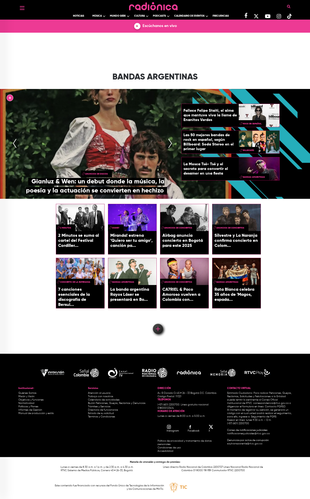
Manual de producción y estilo (36, 413)
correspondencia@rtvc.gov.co (271, 403)
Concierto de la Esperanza (75, 282)
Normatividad (26, 403)
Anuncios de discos (96, 174)
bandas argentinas (254, 177)
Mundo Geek (118, 16)
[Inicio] (153, 5)
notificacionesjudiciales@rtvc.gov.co (248, 433)
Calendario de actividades (104, 400)
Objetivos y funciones (31, 400)
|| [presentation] (10, 99)
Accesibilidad (166, 451)
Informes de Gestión (30, 410)
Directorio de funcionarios (103, 410)
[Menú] (22, 8)
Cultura (139, 16)
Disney (115, 228)
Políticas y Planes (28, 406)
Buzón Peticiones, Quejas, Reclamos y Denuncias (117, 403)
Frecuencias (221, 16)
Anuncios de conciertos (178, 228)
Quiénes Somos (27, 393)
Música (97, 16)
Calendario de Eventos (189, 16)
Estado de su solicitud (101, 413)
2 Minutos (65, 228)
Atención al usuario (99, 393)
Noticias (78, 16)
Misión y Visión (26, 396)
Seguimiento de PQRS (263, 417)
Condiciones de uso (169, 448)
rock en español (252, 124)
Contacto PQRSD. (275, 406)
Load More (157, 322)
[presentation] (15, 143)
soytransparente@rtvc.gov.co (244, 444)
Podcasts (159, 16)
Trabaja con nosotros (100, 396)
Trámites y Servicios (99, 406)
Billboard (248, 150)
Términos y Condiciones (101, 417)
